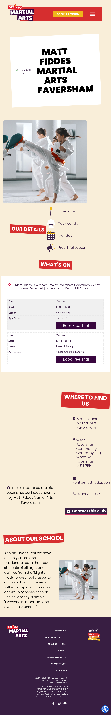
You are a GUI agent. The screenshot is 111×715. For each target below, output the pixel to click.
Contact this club (88, 511)
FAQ (64, 644)
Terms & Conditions (56, 657)
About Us (52, 644)
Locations (60, 631)
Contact (61, 651)
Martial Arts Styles (55, 637)
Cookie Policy (60, 670)
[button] (93, 14)
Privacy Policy (58, 664)
